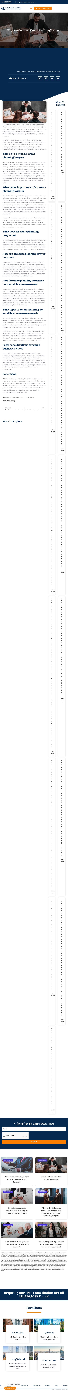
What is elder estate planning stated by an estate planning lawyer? (61, 646)
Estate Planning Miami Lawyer (46, 1264)
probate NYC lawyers (49, 1259)
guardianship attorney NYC (31, 1268)
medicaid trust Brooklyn (13, 1254)
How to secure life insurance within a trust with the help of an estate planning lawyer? (61, 958)
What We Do (37, 1385)
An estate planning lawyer (12, 162)
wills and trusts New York (50, 1263)
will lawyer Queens (9, 1263)
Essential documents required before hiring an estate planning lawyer (52, 253)
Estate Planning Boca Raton (22, 1264)
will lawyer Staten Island (17, 1263)
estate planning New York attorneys (16, 1266)
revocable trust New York (36, 1260)
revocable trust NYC (44, 1260)
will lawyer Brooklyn (48, 1261)
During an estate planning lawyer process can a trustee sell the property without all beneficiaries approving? (52, 673)
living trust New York (50, 1252)
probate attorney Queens (16, 1256)
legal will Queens (22, 1252)
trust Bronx (63, 1260)
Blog (56, 1385)
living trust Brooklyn (36, 1252)
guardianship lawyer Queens (39, 1269)
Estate (6, 397)
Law (32, 397)
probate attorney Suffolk (34, 1256)
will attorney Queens (32, 1261)
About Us (23, 1385)
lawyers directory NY (28, 1260)
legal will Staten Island (29, 1252)
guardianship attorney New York (20, 1268)
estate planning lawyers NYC (8, 1265)
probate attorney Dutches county (29, 1255)
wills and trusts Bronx (24, 1263)
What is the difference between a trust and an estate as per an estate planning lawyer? (61, 265)
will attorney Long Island (11, 1261)
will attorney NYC (26, 1261)
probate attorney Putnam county (6, 1256)
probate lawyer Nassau (27, 1257)
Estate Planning (25, 397)
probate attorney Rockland (25, 1256)
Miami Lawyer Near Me (31, 1264)
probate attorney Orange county (61, 1255)
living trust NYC (56, 1252)
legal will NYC (17, 1252)
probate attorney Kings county (40, 1255)
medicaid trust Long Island (21, 1254)
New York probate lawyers (10, 1255)
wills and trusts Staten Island (8, 1264)
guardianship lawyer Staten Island (50, 1269)
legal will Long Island (4, 1252)
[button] (31, 8)
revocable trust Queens (52, 1260)
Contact (65, 1385)
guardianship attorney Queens (41, 1268)
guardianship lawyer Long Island (9, 1269)
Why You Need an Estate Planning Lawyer (61, 139)
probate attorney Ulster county (55, 1256)
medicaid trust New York (30, 1254)
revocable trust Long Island (19, 1260)
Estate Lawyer (14, 397)
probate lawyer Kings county (8, 1257)
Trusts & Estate (13, 8)
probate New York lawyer (33, 1259)
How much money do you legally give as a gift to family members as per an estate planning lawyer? (52, 522)
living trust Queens (62, 1252)
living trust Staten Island (5, 1254)
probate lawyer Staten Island (61, 1257)
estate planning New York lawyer (39, 1266)
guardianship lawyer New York (20, 1269)
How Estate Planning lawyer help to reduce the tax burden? (51, 152)
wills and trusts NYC (58, 1263)
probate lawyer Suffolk (5, 1259)
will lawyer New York (63, 1261)
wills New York (59, 1264)
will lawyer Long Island (56, 1261)
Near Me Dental (58, 1269)
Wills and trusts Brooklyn (33, 1263)
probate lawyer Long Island (17, 1257)
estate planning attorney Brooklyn (28, 1266)
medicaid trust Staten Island (54, 1254)
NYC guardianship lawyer (19, 1255)
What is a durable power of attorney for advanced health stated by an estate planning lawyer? (52, 824)
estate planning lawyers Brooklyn (48, 1265)
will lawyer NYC (3, 1263)
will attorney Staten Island (40, 1261)
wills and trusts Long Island (41, 1263)
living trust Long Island (43, 1252)
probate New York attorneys (24, 1259)
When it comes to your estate (13, 379)
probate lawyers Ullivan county (14, 1259)
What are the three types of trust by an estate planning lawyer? (52, 382)
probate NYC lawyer (41, 1259)
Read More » (53, 198)
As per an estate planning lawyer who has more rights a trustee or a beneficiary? (61, 512)
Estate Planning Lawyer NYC (30, 1269)
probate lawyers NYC (52, 1257)
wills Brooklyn (15, 1264)
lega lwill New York (11, 1252)
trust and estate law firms (26, 1265)
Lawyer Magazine (38, 1264)
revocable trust (58, 1260)
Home (18, 71)
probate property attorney (57, 1259)
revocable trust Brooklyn (11, 1260)
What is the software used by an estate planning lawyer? (52, 1067)
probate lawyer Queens (35, 1257)
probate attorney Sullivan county (44, 1256)
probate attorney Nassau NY (50, 1255)
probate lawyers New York (43, 1257)
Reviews (47, 1385)
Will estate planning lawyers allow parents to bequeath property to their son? (61, 391)
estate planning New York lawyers (51, 1266)
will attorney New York (19, 1261)
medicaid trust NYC (38, 1254)
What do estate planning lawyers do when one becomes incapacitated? (61, 808)
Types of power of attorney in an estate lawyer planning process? (51, 945)
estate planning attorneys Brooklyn (37, 1265)
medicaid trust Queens (45, 1254)
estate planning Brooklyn (58, 1265)
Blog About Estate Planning (28, 71)
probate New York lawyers (17, 1265)
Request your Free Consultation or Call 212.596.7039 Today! (34, 1294)
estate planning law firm (13, 9)
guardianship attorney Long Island (9, 1268)
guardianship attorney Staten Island (52, 1268)
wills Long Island (53, 1264)
